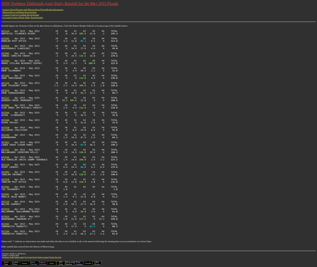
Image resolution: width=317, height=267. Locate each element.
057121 (5, 149)
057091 (5, 194)
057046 (5, 120)
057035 (5, 224)
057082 (5, 105)
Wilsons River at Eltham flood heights (19, 12)
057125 (5, 83)
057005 (5, 60)
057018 (5, 179)
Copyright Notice (31, 257)
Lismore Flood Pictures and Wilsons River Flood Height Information (32, 9)
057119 (5, 201)
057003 (5, 38)
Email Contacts (43, 257)
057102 (5, 75)
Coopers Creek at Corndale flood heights (20, 15)
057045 (5, 187)
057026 (5, 157)
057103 (5, 135)
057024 (5, 216)
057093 (5, 53)
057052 (5, 142)
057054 (5, 46)
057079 (5, 209)
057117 (5, 98)
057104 (5, 231)
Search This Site (55, 257)
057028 (5, 127)
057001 (5, 68)
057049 (5, 112)
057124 (5, 164)
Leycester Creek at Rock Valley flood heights (22, 17)
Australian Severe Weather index (13, 257)
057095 (5, 172)
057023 (5, 90)
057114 (5, 31)
